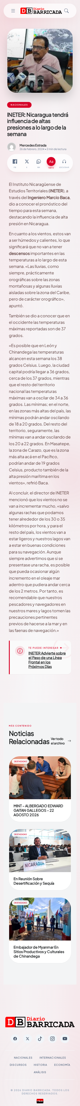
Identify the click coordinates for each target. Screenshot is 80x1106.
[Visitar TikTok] (40, 1038)
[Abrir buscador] (66, 10)
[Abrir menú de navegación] (13, 10)
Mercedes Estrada (33, 145)
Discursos (18, 1064)
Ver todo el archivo (58, 741)
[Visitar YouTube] (64, 1038)
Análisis (40, 1072)
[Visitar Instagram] (52, 1038)
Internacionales (53, 1057)
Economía (62, 1064)
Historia (40, 1064)
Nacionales (23, 1057)
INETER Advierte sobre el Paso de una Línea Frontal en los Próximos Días (47, 660)
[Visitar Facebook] (15, 1038)
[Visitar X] (27, 1038)
